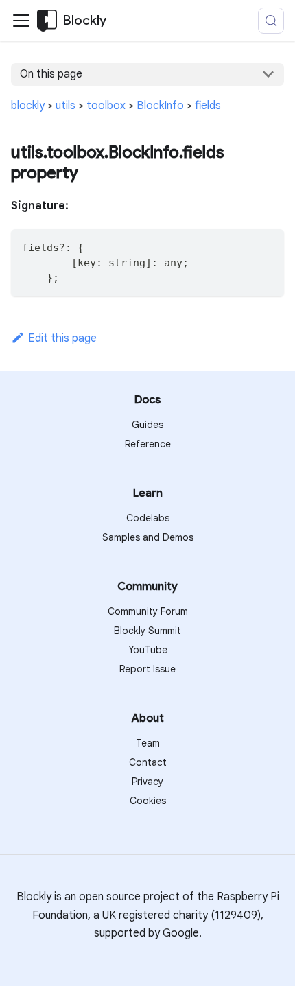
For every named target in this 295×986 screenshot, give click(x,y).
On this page (51, 74)
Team (148, 743)
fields (208, 106)
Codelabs (147, 518)
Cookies (148, 801)
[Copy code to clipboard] (267, 246)
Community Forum (148, 611)
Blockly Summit (147, 630)
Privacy (147, 781)
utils (65, 106)
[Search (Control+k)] (271, 21)
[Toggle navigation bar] (21, 20)
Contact (148, 762)
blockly (28, 106)
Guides (147, 425)
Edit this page (62, 338)
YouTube (147, 650)
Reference (148, 444)
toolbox (106, 106)
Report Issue (147, 669)
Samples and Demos (147, 537)
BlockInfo (160, 106)
